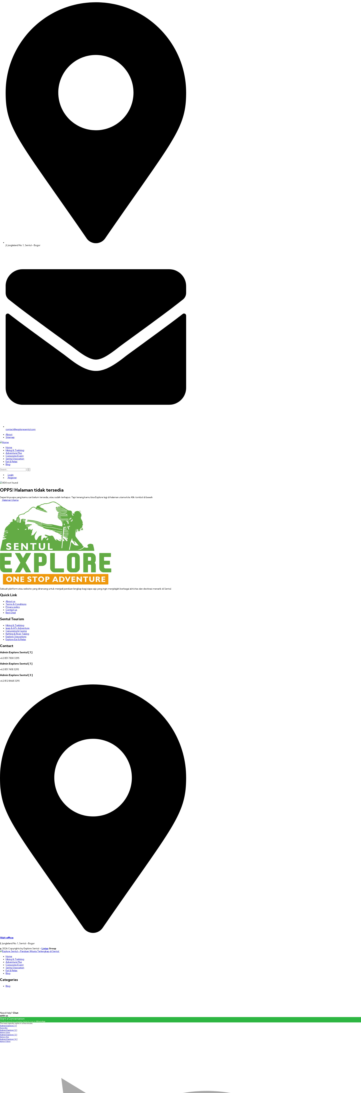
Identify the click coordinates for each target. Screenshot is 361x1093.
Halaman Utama (10, 500)
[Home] (4, 442)
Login (10, 474)
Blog (8, 986)
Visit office (7, 937)
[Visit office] (93, 932)
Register (12, 477)
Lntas (45, 948)
